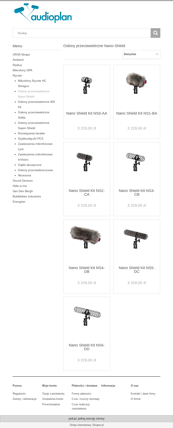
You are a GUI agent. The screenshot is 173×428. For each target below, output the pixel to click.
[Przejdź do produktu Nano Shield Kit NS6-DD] (86, 319)
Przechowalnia (51, 404)
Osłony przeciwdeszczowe (35, 170)
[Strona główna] (43, 13)
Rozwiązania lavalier (31, 133)
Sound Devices (23, 180)
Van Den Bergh (23, 191)
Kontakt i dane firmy (143, 393)
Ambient (18, 59)
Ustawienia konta (52, 398)
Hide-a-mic (20, 186)
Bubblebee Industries (27, 196)
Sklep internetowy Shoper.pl (87, 425)
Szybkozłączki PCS (30, 138)
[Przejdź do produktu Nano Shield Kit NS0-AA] (86, 88)
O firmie (136, 398)
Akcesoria (24, 175)
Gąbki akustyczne (30, 164)
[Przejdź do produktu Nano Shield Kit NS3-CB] (136, 165)
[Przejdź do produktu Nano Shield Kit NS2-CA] (86, 165)
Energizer (19, 201)
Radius (17, 65)
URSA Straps (21, 54)
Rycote (17, 75)
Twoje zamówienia (53, 393)
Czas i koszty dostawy (86, 398)
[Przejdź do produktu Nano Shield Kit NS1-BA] (136, 88)
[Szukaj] (155, 33)
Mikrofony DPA (22, 70)
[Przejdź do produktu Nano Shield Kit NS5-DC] (136, 242)
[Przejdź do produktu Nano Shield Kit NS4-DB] (86, 242)
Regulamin (19, 393)
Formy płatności (81, 393)
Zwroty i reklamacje (24, 398)
